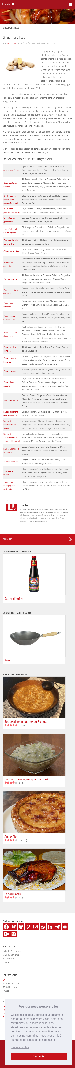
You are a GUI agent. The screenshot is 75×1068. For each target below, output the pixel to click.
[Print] (65, 926)
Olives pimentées (11, 251)
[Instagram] (35, 926)
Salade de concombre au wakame (9, 425)
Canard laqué (13, 894)
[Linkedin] (50, 926)
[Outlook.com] (6, 934)
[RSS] (70, 539)
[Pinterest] (28, 926)
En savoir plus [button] (20, 1047)
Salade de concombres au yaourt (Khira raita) (11, 438)
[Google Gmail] (13, 934)
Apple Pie (10, 837)
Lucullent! (8, 4)
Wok (7, 660)
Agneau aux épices (11, 170)
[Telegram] (57, 926)
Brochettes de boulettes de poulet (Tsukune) (10, 199)
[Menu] (70, 4)
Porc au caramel (10, 279)
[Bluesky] (13, 926)
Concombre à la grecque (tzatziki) (26, 779)
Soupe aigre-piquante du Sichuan (26, 722)
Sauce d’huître (13, 599)
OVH (5, 980)
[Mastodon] (21, 926)
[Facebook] (6, 926)
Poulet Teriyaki (10, 371)
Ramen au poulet (10, 400)
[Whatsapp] (43, 926)
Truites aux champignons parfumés (9, 485)
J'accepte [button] (38, 1056)
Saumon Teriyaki (10, 461)
